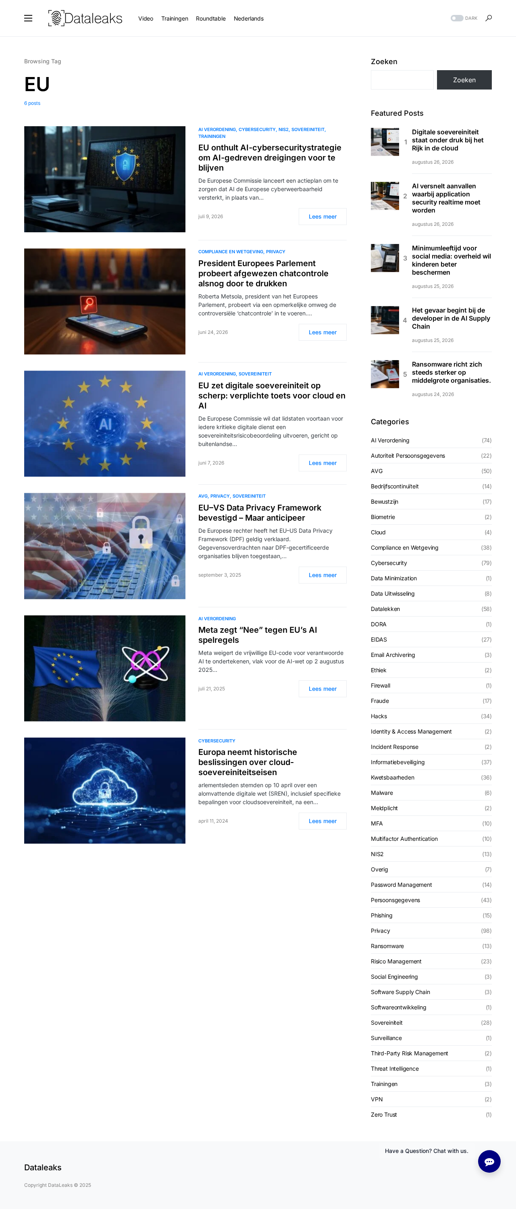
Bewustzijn (384, 501)
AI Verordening (217, 129)
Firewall (380, 685)
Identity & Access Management (411, 731)
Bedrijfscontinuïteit (395, 486)
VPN (377, 1099)
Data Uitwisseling (393, 593)
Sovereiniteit (308, 129)
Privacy (275, 251)
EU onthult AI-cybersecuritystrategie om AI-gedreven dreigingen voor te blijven (269, 158)
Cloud (378, 532)
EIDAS (379, 639)
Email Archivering (393, 654)
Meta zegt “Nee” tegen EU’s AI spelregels (257, 635)
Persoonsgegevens (395, 899)
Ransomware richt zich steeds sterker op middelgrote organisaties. (451, 372)
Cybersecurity (257, 129)
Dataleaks (43, 1167)
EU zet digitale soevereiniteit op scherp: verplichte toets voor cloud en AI (271, 396)
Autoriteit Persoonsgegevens (408, 455)
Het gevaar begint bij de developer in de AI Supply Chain (451, 318)
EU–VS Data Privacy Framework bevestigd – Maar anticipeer (259, 513)
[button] (28, 18)
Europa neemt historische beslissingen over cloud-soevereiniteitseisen (247, 762)
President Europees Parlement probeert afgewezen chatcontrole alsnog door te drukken (263, 273)
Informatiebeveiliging (397, 762)
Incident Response (394, 746)
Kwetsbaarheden (392, 777)
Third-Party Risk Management (409, 1053)
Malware (382, 792)
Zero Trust (384, 1114)
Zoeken (384, 61)
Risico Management (396, 961)
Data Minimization (394, 578)
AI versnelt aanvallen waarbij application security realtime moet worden (446, 198)
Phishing (382, 915)
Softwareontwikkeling (399, 1007)
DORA (379, 624)
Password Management (401, 884)
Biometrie (383, 516)
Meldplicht (384, 808)
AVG (203, 496)
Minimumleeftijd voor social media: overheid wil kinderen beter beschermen (451, 260)
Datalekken (385, 608)
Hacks (379, 716)
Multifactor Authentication (404, 838)
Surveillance (386, 1037)
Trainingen (211, 136)
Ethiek (379, 670)
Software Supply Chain (400, 991)
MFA (377, 823)
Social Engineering (394, 976)
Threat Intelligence (395, 1068)
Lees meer (323, 216)
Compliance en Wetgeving (230, 251)
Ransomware (387, 945)
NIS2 (284, 129)
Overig (379, 869)
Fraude (380, 700)
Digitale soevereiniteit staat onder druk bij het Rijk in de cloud (448, 140)
